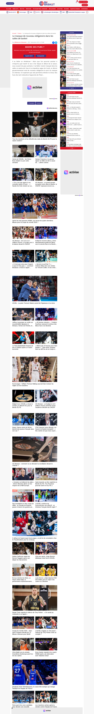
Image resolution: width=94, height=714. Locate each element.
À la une (8, 9)
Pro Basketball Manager (40, 9)
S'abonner (84, 5)
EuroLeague (23, 12)
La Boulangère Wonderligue (51, 12)
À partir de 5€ (29, 56)
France (19, 33)
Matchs (22, 9)
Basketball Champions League (77, 12)
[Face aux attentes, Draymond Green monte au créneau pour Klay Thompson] (63, 133)
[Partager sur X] (56, 42)
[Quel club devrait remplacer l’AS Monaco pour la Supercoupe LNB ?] (63, 36)
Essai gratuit (40, 56)
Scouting (60, 9)
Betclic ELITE (12, 12)
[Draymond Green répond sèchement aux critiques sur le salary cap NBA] (63, 117)
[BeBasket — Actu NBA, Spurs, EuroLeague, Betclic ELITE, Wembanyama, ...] (47, 3)
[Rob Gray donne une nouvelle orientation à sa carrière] (63, 68)
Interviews (84, 9)
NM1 (63, 12)
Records (66, 9)
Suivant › (39, 103)
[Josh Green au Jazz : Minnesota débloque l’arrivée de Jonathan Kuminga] (63, 79)
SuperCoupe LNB (71, 35)
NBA (31, 12)
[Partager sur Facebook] (53, 42)
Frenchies (28, 9)
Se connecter (84, 2)
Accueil (14, 33)
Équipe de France (75, 9)
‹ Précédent (31, 103)
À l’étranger (70, 66)
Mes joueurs (52, 9)
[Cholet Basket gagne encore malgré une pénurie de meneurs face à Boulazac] (63, 73)
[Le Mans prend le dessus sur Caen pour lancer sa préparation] (63, 57)
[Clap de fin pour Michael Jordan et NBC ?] (63, 139)
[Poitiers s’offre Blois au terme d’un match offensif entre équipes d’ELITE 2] (63, 47)
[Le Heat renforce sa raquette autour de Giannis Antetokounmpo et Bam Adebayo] (63, 112)
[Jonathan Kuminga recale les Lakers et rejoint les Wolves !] (63, 144)
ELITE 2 (38, 12)
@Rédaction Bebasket (21, 42)
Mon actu (15, 9)
